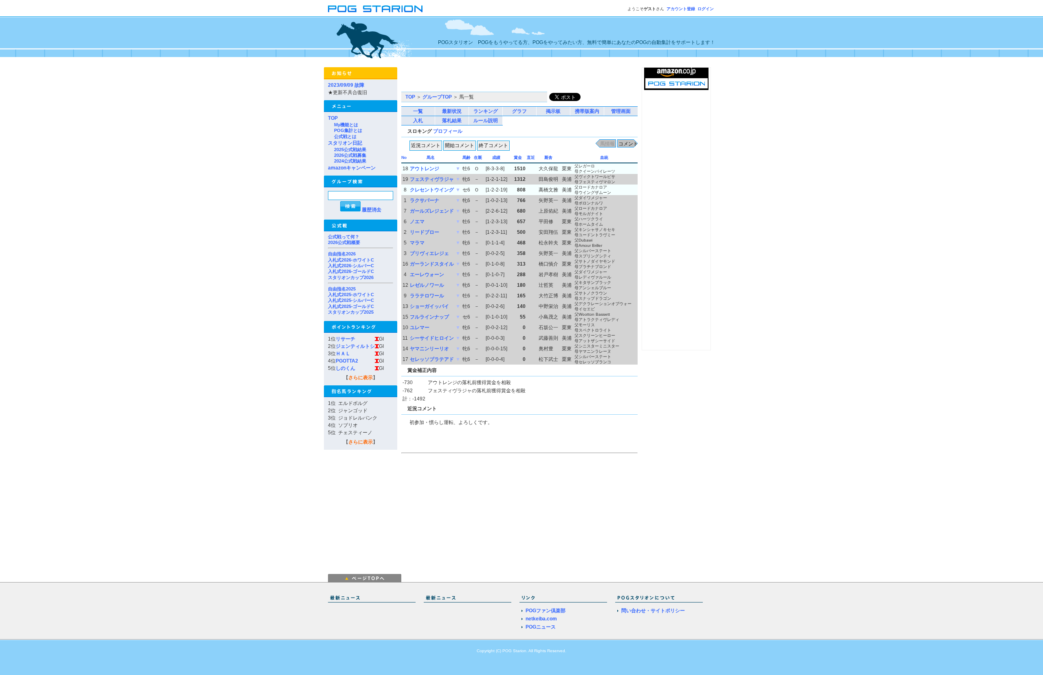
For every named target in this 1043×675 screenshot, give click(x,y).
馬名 (431, 157)
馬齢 (466, 157)
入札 (418, 120)
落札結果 (452, 120)
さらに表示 (360, 377)
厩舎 (548, 157)
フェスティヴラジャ (432, 179)
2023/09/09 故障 (346, 85)
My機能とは (346, 124)
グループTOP (437, 97)
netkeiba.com (541, 619)
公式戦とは (345, 136)
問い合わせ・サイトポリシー (653, 610)
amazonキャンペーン (352, 168)
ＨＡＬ (343, 353)
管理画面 (621, 111)
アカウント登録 (681, 9)
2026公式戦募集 (350, 155)
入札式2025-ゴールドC (351, 306)
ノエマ (417, 221)
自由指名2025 (342, 288)
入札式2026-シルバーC (351, 265)
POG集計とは (348, 130)
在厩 (478, 157)
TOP (333, 118)
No (404, 157)
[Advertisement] (496, 79)
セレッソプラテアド (432, 359)
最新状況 (452, 111)
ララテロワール (427, 296)
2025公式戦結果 (350, 149)
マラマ (417, 243)
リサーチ (345, 339)
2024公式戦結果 (350, 160)
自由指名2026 (342, 253)
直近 (531, 157)
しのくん (345, 368)
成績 (496, 157)
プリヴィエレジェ (429, 253)
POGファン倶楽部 (546, 610)
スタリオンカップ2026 (351, 277)
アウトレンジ (424, 168)
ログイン (706, 9)
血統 (604, 157)
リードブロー (424, 232)
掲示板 (553, 111)
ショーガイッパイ (429, 306)
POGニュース (541, 627)
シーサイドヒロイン (432, 338)
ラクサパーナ (424, 200)
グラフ (519, 111)
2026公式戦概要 (344, 242)
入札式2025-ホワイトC (351, 294)
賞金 (518, 157)
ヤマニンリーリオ (429, 349)
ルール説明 (485, 120)
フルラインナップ (429, 317)
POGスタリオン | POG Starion (375, 8)
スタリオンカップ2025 (351, 312)
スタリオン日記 (345, 143)
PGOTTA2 (347, 361)
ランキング (485, 111)
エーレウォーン (427, 274)
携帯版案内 (587, 111)
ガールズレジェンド (432, 211)
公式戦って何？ (343, 236)
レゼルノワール (427, 285)
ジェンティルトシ (355, 346)
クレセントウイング (432, 190)
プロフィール (447, 131)
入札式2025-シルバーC (351, 300)
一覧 (418, 111)
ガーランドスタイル (432, 264)
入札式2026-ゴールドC (351, 271)
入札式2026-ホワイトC (351, 259)
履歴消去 (371, 210)
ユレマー (419, 327)
